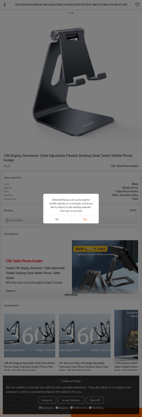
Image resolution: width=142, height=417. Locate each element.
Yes (85, 219)
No (57, 219)
